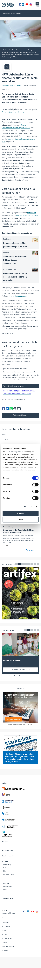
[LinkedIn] (23, 4)
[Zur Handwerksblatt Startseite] (8, 4)
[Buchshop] (20, 819)
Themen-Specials (8, 898)
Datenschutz (6, 934)
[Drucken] (15, 408)
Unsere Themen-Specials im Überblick (20, 676)
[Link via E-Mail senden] (19, 409)
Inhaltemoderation (8, 946)
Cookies (4, 942)
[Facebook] (20, 4)
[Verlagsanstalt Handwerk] (20, 826)
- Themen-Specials (19, 85)
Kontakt (4, 930)
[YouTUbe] (26, 4)
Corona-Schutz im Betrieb (12, 13)
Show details (29, 507)
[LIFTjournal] (20, 813)
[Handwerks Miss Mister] (20, 801)
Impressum (5, 922)
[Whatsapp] (11, 409)
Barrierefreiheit (7, 938)
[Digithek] (20, 834)
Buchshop (5, 951)
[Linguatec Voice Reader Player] (6, 66)
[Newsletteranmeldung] (20, 707)
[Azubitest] (20, 807)
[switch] (35, 484)
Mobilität (5, 861)
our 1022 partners (16, 452)
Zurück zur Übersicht (21, 415)
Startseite (5, 918)
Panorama (5, 883)
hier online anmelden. (18, 296)
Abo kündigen (6, 926)
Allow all (20, 513)
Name (4, 434)
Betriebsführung (7, 850)
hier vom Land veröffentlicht (27, 215)
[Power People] (20, 794)
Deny (21, 520)
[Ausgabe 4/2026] (20, 593)
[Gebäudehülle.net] (20, 788)
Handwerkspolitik (8, 856)
